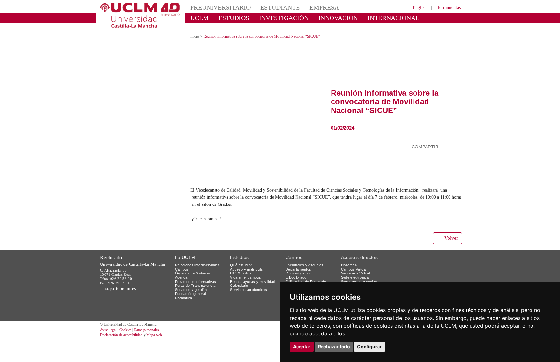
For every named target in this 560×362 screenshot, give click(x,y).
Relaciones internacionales (197, 265)
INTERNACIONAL (393, 17)
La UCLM (185, 257)
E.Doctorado (296, 277)
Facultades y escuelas (304, 265)
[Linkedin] (455, 147)
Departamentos (298, 269)
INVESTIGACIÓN (284, 17)
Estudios (239, 257)
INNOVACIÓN (338, 17)
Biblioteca (349, 265)
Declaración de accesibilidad (121, 335)
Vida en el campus (245, 277)
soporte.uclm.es (120, 288)
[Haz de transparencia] (411, 266)
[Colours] (440, 266)
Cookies (125, 330)
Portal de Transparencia (195, 285)
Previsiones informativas (195, 282)
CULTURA (204, 27)
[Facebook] (447, 147)
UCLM (199, 17)
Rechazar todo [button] (334, 346)
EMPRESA (324, 7)
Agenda (181, 277)
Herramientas (448, 7)
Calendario (239, 285)
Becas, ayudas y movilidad (252, 282)
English (419, 7)
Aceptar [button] (301, 346)
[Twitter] (439, 147)
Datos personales (146, 330)
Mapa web (154, 335)
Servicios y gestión (191, 290)
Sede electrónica (355, 277)
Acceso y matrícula (246, 269)
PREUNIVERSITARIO (220, 7)
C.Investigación (298, 273)
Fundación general (190, 294)
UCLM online (240, 273)
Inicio (194, 36)
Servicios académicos (248, 290)
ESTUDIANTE (280, 7)
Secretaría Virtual (355, 273)
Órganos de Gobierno (193, 273)
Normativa (183, 298)
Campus (182, 269)
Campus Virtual (354, 269)
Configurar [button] (369, 346)
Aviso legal (108, 330)
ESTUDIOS (233, 17)
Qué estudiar (241, 265)
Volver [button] (451, 238)
